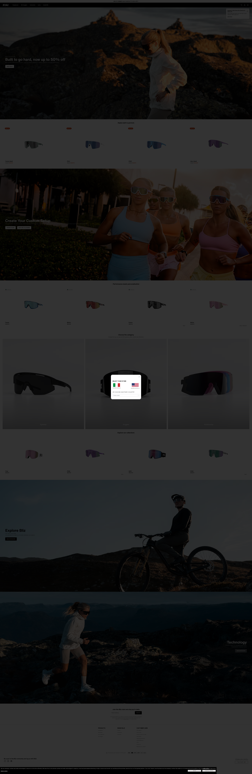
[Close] (139, 377)
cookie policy (205, 768)
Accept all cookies (209, 770)
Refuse (194, 770)
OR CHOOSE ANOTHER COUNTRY (123, 392)
